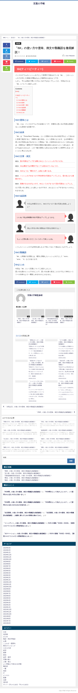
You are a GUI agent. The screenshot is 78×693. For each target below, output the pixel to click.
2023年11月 (7, 557)
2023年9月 (7, 561)
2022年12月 (7, 582)
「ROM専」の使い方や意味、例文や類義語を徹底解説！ (22, 491)
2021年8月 (7, 618)
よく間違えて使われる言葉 (12, 664)
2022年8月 (7, 591)
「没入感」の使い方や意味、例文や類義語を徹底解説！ (22, 473)
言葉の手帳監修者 (70, 55)
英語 (4, 671)
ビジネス (6, 675)
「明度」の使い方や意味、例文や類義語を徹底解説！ (21, 471)
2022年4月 (7, 600)
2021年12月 (7, 609)
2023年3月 (7, 575)
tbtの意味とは (21, 100)
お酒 (4, 641)
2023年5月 (7, 570)
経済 (4, 650)
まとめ (5, 636)
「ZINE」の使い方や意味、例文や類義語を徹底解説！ (54, 412)
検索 (4, 457)
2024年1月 (7, 552)
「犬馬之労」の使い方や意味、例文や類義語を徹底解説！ (25, 406)
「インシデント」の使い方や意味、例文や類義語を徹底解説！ (24, 523)
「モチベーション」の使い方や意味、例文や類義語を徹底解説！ (25, 533)
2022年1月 (7, 607)
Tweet (6, 52)
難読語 (5, 666)
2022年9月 (7, 589)
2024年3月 (7, 548)
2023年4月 (7, 573)
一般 (4, 668)
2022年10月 (7, 586)
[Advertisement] (39, 20)
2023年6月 (7, 568)
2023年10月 (7, 559)
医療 (4, 677)
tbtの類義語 (21, 110)
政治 (4, 655)
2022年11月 (7, 584)
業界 (4, 652)
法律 (4, 680)
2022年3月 (7, 602)
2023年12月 (7, 554)
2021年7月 (7, 621)
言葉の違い (7, 659)
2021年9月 (7, 616)
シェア (6, 46)
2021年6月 (7, 623)
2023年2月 (7, 577)
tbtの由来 (20, 102)
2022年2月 (7, 605)
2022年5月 (7, 598)
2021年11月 (7, 611)
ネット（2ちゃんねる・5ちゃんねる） (16, 684)
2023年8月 (7, 564)
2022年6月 (7, 595)
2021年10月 (7, 614)
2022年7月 (7, 593)
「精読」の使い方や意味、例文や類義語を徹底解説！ (21, 480)
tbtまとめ (20, 112)
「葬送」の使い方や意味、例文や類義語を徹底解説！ (21, 478)
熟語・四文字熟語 (9, 639)
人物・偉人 (7, 661)
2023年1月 (7, 580)
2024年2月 (7, 550)
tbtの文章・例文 (22, 105)
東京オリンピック (9, 645)
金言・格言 (7, 657)
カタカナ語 (7, 648)
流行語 (18, 43)
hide (17, 91)
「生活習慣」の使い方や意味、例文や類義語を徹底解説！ (23, 512)
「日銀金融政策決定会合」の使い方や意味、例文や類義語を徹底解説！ (27, 475)
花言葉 (5, 634)
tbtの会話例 (21, 107)
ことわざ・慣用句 (9, 643)
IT (4, 673)
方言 (4, 632)
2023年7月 (7, 566)
